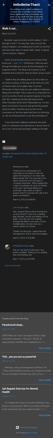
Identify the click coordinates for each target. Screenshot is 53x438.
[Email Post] (3, 142)
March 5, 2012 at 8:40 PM (24, 199)
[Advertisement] (26, 289)
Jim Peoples (18, 207)
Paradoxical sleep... (13, 324)
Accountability (9, 148)
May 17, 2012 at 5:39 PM (23, 259)
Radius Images (32, 433)
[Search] (49, 5)
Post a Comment (12, 265)
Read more (45, 348)
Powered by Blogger (28, 427)
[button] (49, 29)
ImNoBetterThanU (26, 5)
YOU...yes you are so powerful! (19, 356)
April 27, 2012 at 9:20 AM (24, 238)
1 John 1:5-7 (17, 63)
